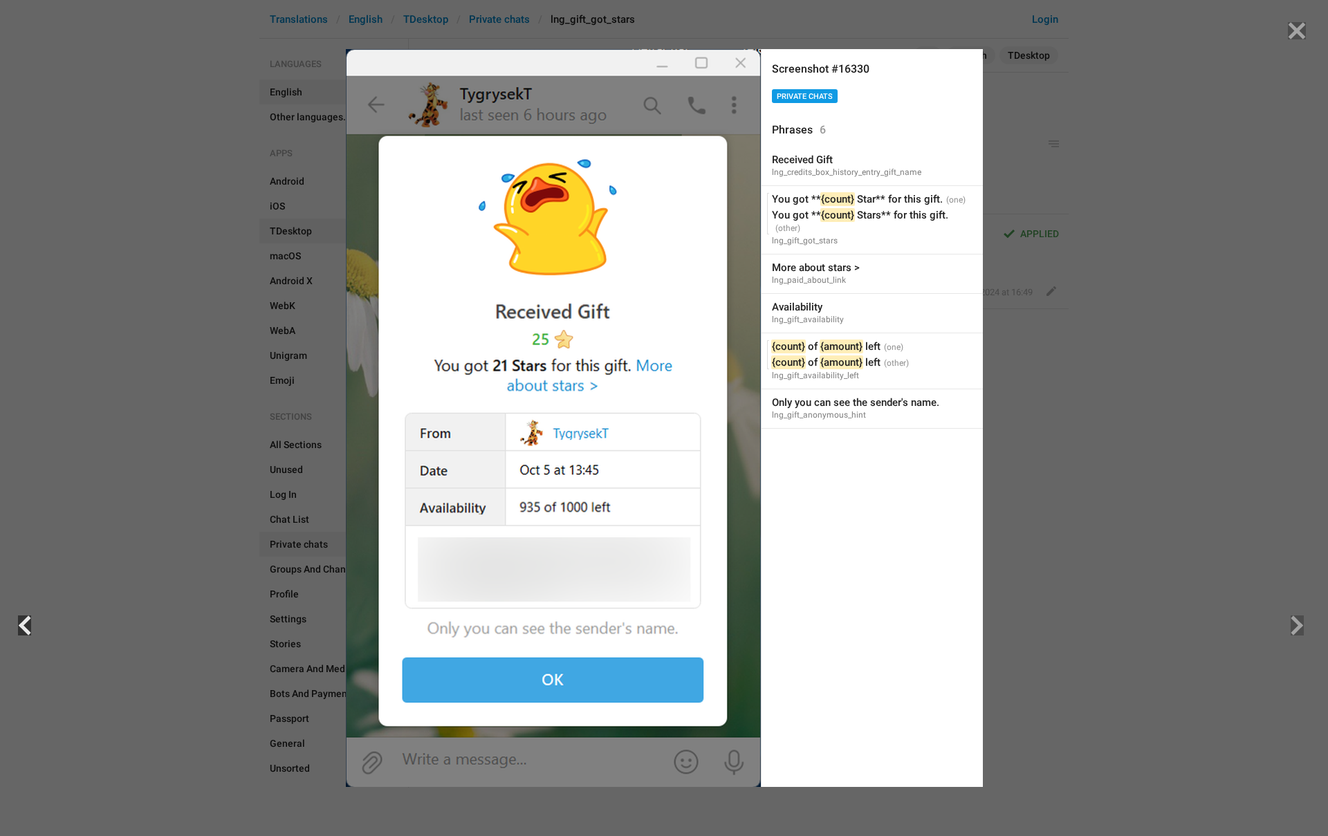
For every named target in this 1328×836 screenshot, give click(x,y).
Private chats (805, 96)
